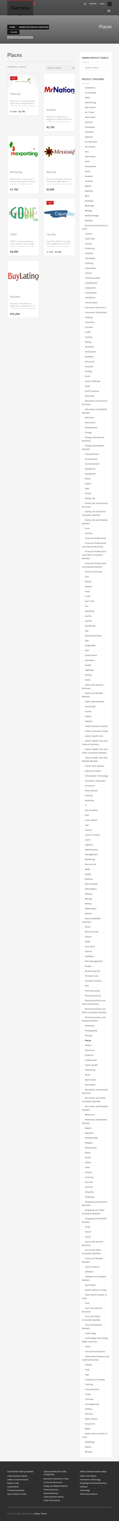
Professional (91, 1060)
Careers (88, 233)
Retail (87, 1152)
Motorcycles (91, 908)
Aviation (89, 176)
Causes (88, 243)
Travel (88, 1394)
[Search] (106, 68)
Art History (90, 146)
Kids (87, 815)
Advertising (90, 102)
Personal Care (91, 975)
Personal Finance (93, 980)
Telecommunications (95, 1351)
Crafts (88, 332)
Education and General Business (94, 402)
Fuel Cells (89, 601)
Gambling (89, 611)
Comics (88, 273)
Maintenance (91, 849)
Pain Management (94, 961)
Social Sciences (92, 1266)
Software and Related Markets (94, 1278)
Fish (87, 576)
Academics (90, 87)
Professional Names (15, 1490)
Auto (87, 161)
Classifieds (90, 258)
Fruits (87, 596)
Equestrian (90, 468)
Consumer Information (96, 312)
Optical (88, 951)
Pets (87, 985)
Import (88, 716)
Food (87, 591)
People (88, 966)
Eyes (87, 488)
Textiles (88, 1364)
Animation (90, 127)
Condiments (91, 292)
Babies (88, 186)
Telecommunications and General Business (95, 1358)
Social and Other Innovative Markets (91, 1252)
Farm (87, 528)
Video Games (91, 1418)
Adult (87, 97)
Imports (88, 721)
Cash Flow (90, 238)
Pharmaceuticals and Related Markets (93, 1019)
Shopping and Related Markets (94, 1220)
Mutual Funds (91, 931)
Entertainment (92, 454)
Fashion (88, 533)
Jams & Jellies (91, 810)
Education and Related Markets (94, 411)
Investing (89, 800)
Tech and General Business (92, 1310)
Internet (89, 795)
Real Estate (90, 1079)
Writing (88, 1451)
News (87, 941)
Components (91, 282)
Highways (89, 670)
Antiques (89, 131)
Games (88, 616)
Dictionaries (91, 351)
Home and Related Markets (92, 695)
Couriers (89, 327)
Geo (87, 640)
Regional (89, 1133)
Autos (87, 171)
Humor (88, 711)
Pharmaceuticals (93, 995)
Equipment (90, 473)
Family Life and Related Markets (95, 522)
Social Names (13, 1486)
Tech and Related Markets (92, 1326)
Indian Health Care (94, 736)
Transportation (92, 1389)
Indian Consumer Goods (96, 731)
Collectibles (90, 268)
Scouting (89, 1177)
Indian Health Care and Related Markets (95, 759)
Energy (88, 432)
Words (88, 1447)
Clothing (89, 263)
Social (88, 1236)
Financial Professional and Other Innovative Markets (94, 555)
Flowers (88, 586)
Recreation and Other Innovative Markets (94, 1100)
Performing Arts (92, 971)
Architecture (91, 141)
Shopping (89, 1196)
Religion (89, 1142)
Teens (88, 1346)
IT (86, 805)
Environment (91, 459)
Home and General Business (92, 686)
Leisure (88, 830)
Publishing (90, 1069)
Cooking (89, 317)
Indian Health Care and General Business (95, 742)
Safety (88, 1162)
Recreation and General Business (95, 1091)
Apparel (89, 136)
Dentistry (89, 346)
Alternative (90, 117)
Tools (87, 1369)
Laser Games (91, 820)
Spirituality (90, 1285)
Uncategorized (92, 1404)
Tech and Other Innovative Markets (91, 1318)
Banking (89, 191)
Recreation (90, 1084)
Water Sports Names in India (94, 1435)
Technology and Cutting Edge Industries (95, 1340)
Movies (88, 913)
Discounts (89, 361)
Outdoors (89, 956)
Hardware (89, 660)
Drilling (88, 371)
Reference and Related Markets (94, 1121)
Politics (88, 1045)
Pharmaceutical (92, 990)
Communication (92, 278)
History (88, 675)
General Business (93, 635)
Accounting (90, 92)
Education (90, 396)
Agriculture (90, 107)
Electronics (90, 422)
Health (88, 665)
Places (88, 1040)
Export (88, 483)
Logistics (89, 844)
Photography (91, 1030)
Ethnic (88, 478)
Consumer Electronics (95, 307)
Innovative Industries (95, 780)
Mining (88, 898)
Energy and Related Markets (93, 447)
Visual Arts (90, 1423)
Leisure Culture (92, 834)
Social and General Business (92, 1243)
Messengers (91, 888)
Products (89, 1055)
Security (89, 1182)
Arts (87, 151)
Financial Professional (95, 538)
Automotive (90, 166)
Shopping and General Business (94, 1203)
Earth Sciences (92, 391)
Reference (90, 1114)
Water (88, 1428)
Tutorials (89, 1399)
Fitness (88, 581)
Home (88, 679)
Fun (87, 606)
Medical (89, 879)
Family (88, 493)
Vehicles (89, 1413)
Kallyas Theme (40, 1513)
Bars (87, 195)
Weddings (90, 1442)
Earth (87, 386)
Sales (87, 1167)
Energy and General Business (93, 439)
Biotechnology (92, 215)
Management (91, 854)
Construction (91, 302)
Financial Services (93, 571)
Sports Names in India (96, 1290)
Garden (88, 620)
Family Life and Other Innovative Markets (94, 513)
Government (91, 655)
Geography (90, 645)
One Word (90, 946)
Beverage (89, 205)
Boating (88, 220)
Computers (90, 287)
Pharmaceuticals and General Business (93, 1002)
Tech (87, 1303)
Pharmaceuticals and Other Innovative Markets (94, 1011)
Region (88, 1128)
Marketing (90, 859)
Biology (88, 210)
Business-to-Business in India (95, 227)
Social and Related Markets (92, 1260)
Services (89, 1187)
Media (88, 874)
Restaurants (91, 1147)
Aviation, (89, 181)
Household (90, 706)
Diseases (89, 366)
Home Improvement (94, 701)
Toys (87, 1374)
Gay (87, 630)
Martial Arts (90, 864)
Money (88, 903)
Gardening (90, 625)
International (91, 790)
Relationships (91, 1137)
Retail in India (13, 1483)
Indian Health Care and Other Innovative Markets (95, 751)
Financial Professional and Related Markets (94, 565)
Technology (90, 1333)
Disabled (89, 356)
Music (88, 926)
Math (87, 869)
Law (87, 825)
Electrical (89, 417)
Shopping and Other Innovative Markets (93, 1212)
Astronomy (90, 156)
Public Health (91, 1065)
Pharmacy (89, 1025)
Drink (87, 376)
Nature (88, 936)
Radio (87, 1074)
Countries (89, 322)
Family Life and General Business (95, 505)
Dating (88, 342)
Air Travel (89, 112)
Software (89, 1271)
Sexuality (89, 1191)
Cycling (88, 337)
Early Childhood (92, 381)
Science (88, 1172)
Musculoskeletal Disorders (91, 920)
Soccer (88, 1231)
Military (88, 893)
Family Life (90, 498)
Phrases (89, 1035)
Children (89, 253)
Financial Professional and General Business (94, 545)
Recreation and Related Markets (95, 1108)
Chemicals (90, 248)
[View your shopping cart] (35, 4)
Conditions (90, 297)
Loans (88, 839)
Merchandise (91, 884)
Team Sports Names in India (94, 1296)
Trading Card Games (95, 1379)
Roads (88, 1157)
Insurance (90, 785)
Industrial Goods (93, 771)
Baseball (89, 200)
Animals (89, 122)
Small (87, 1226)
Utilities (88, 1409)
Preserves (89, 1050)
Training (89, 1384)
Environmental (92, 463)
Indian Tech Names (94, 766)
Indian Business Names (96, 726)
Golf (87, 650)
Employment (91, 427)
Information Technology (96, 775)
